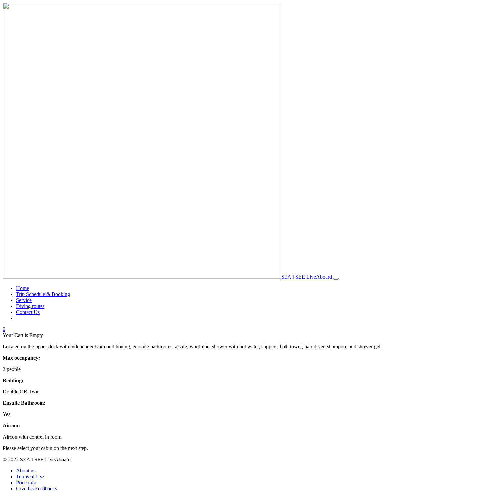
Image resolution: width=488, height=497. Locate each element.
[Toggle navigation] (336, 279)
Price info (26, 482)
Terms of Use (30, 476)
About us (25, 470)
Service (24, 300)
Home (22, 288)
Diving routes (30, 306)
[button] (4, 329)
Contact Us (28, 312)
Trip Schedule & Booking (43, 294)
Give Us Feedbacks (36, 488)
